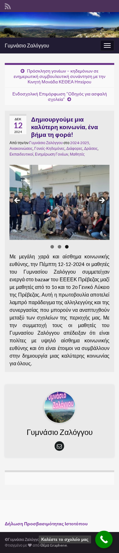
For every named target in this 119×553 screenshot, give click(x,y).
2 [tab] (59, 246)
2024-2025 (79, 142)
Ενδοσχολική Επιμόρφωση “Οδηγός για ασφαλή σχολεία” (59, 96)
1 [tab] (52, 246)
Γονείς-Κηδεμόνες (49, 148)
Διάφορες (74, 148)
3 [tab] (67, 246)
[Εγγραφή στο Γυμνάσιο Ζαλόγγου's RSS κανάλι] (8, 5)
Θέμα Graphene (53, 545)
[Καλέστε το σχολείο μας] (104, 539)
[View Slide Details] (59, 202)
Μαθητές (77, 154)
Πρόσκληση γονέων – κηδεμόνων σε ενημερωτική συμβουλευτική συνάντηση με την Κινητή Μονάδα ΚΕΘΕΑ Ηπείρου (59, 76)
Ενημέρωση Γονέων (51, 154)
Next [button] (101, 201)
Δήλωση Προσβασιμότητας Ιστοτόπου (46, 523)
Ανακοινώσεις (21, 148)
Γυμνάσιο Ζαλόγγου (27, 45)
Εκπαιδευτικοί (21, 154)
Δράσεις (91, 148)
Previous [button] (17, 201)
